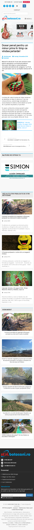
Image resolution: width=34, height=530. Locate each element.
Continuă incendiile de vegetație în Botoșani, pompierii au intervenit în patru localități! (16, 217)
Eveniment (6, 58)
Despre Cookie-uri (11, 524)
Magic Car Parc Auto (8, 477)
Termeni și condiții (8, 523)
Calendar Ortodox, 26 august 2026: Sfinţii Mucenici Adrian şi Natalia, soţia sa (15, 289)
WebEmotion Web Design (10, 474)
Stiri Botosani (7, 56)
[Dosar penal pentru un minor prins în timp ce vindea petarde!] (17, 84)
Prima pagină (8, 508)
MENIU (29, 19)
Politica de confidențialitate (21, 497)
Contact (15, 508)
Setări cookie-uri (23, 524)
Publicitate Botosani (8, 479)
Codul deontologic (17, 509)
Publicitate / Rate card (25, 508)
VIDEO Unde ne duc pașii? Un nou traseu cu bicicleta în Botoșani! (15, 435)
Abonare (29, 495)
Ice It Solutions (7, 482)
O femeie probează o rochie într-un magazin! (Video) (16, 253)
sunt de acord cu (16, 497)
